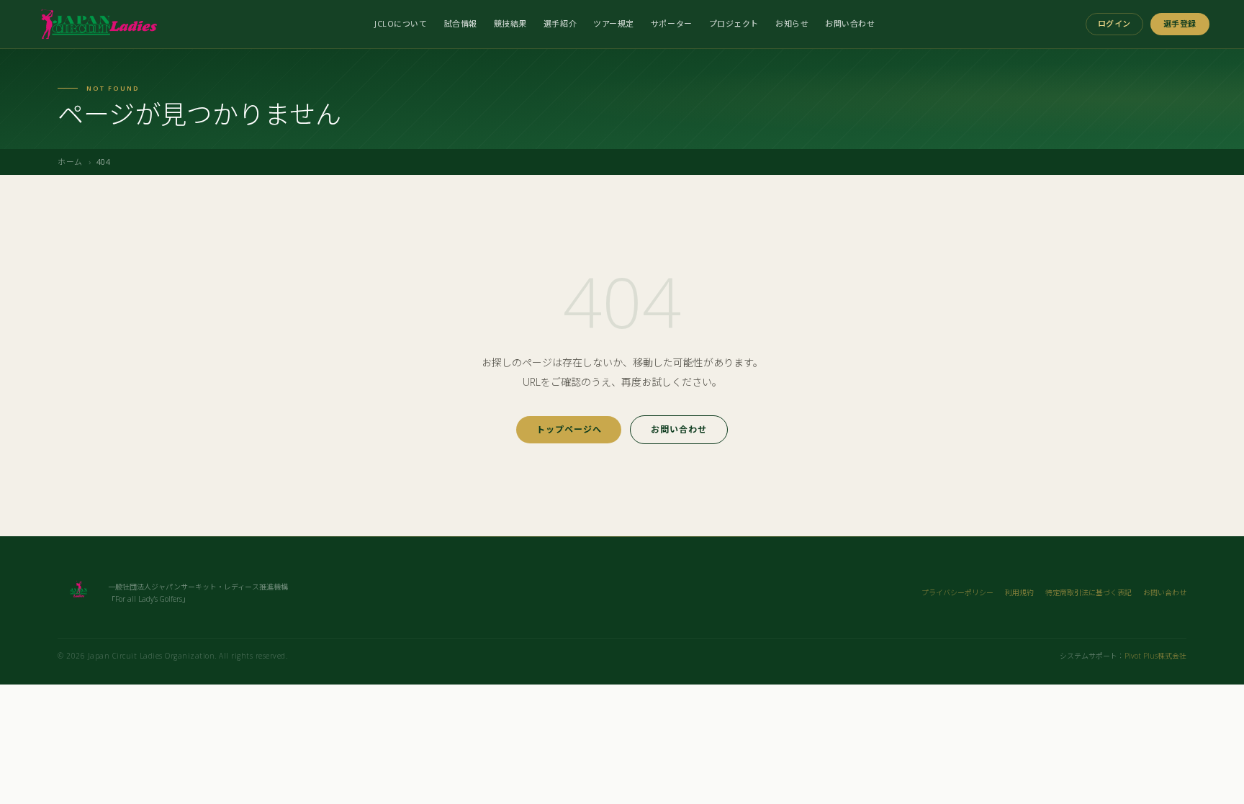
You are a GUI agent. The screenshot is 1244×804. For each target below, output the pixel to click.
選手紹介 (560, 23)
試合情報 (460, 23)
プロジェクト (734, 23)
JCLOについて (400, 23)
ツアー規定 (613, 23)
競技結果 (510, 23)
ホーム (70, 161)
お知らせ (791, 23)
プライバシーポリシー (957, 592)
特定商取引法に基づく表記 (1088, 592)
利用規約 (1019, 592)
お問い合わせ (850, 23)
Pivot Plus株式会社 (1155, 656)
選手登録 (1179, 23)
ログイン (1114, 23)
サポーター (672, 23)
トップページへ (569, 429)
